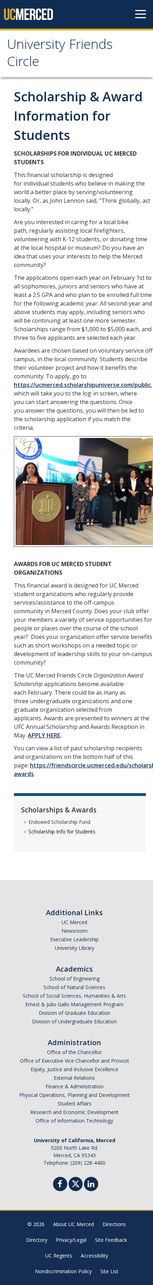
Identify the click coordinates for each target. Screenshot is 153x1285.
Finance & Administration (75, 1086)
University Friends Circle (60, 55)
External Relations (74, 1077)
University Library (74, 947)
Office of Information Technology (74, 1120)
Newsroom (75, 930)
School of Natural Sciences (74, 987)
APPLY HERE (44, 735)
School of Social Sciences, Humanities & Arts (74, 995)
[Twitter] (76, 1183)
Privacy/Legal (71, 1239)
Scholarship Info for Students (61, 831)
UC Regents (58, 1255)
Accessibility (94, 1255)
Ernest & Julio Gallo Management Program (74, 1004)
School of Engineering (74, 978)
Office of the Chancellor (74, 1052)
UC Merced (74, 922)
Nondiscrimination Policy (63, 1271)
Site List (109, 1271)
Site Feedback (111, 1239)
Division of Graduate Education (74, 1012)
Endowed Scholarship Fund (59, 821)
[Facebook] (60, 1184)
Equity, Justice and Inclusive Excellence (74, 1069)
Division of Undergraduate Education (74, 1021)
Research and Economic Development (74, 1112)
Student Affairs (74, 1103)
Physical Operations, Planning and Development (74, 1095)
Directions (114, 1224)
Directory (36, 1239)
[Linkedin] (91, 1184)
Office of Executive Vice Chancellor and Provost (74, 1060)
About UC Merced (73, 1224)
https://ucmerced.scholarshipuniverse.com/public (82, 385)
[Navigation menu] (140, 14)
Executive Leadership (74, 939)
